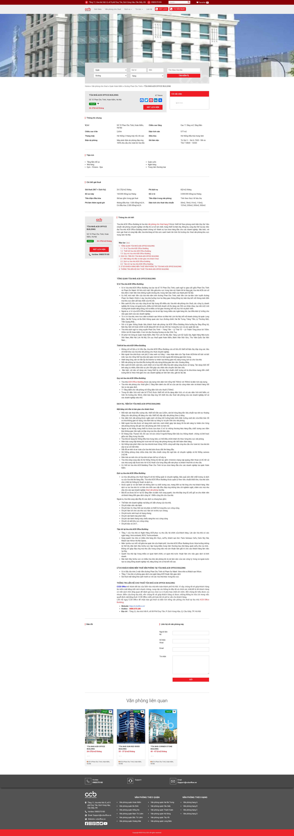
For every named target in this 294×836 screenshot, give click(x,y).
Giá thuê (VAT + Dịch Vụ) (95, 190)
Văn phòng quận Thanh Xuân (162, 810)
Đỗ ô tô (152, 194)
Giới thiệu (98, 9)
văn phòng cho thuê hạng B (159, 224)
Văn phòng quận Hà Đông (161, 814)
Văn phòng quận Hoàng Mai (130, 821)
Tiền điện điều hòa (93, 198)
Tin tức (138, 9)
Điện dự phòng (91, 140)
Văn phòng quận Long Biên (161, 821)
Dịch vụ (127, 9)
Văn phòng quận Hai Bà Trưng (162, 802)
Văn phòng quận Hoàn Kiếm (130, 802)
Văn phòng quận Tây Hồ (160, 817)
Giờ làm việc (154, 140)
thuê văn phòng (152, 490)
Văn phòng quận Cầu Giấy (161, 806)
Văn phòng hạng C (190, 810)
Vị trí (87, 125)
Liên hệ (149, 9)
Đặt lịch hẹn (153, 107)
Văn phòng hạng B (190, 806)
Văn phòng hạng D (190, 814)
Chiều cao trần (91, 131)
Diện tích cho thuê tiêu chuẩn (161, 203)
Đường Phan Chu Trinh (133, 86)
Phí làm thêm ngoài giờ (95, 203)
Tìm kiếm (183, 75)
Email (161, 648)
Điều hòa (152, 136)
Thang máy (90, 136)
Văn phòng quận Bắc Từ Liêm (131, 817)
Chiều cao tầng (155, 125)
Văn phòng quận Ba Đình (129, 806)
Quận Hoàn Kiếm (116, 86)
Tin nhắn (162, 656)
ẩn (128, 243)
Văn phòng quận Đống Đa (129, 810)
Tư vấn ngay (179, 9)
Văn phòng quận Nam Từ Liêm (131, 814)
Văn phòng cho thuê (113, 9)
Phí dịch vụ (153, 190)
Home (87, 86)
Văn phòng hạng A (190, 802)
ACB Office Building (136, 382)
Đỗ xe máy (89, 194)
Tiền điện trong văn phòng (160, 198)
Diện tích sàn (154, 131)
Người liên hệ (163, 633)
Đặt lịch (163, 9)
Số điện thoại (162, 641)
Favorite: (202, 2)
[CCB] (88, 9)
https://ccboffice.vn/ (137, 606)
